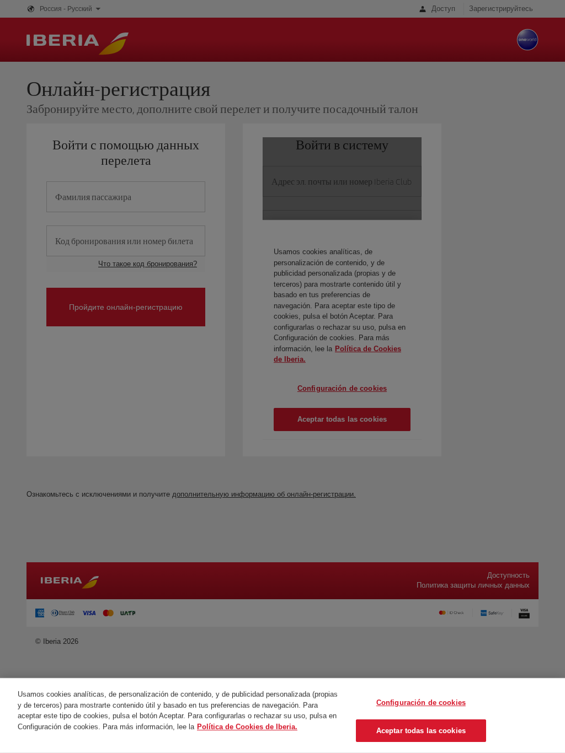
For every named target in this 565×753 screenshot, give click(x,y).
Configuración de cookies (421, 702)
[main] (282, 715)
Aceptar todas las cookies (421, 730)
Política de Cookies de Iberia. (247, 726)
